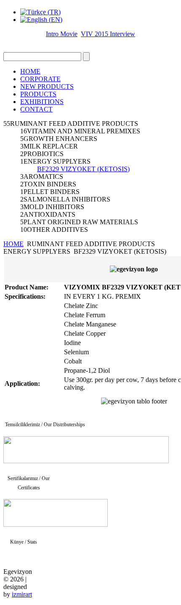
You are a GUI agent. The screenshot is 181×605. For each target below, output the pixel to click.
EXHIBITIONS (42, 101)
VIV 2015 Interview (108, 33)
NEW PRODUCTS (47, 86)
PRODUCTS (38, 94)
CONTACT (36, 109)
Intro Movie (61, 33)
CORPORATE (40, 78)
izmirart (22, 594)
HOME (30, 71)
